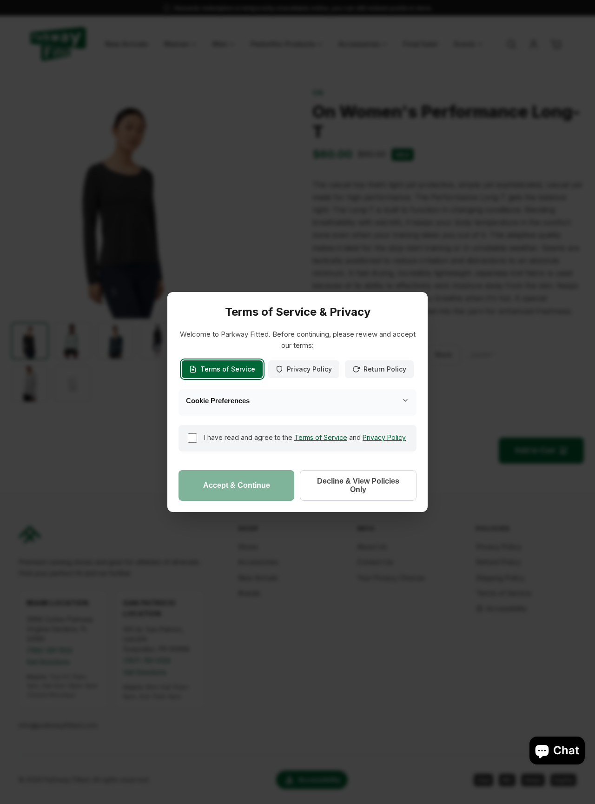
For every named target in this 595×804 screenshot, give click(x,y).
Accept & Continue (236, 485)
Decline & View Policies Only (358, 485)
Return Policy (385, 369)
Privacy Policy (309, 369)
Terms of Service (227, 369)
